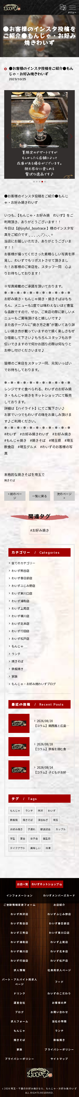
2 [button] (36, 181)
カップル (61, 829)
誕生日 (47, 838)
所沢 (40, 810)
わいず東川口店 (22, 593)
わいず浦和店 (20, 601)
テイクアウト (17, 848)
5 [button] (45, 181)
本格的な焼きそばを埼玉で (24, 474)
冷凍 (48, 848)
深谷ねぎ (43, 820)
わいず (52, 810)
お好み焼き (16, 829)
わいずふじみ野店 (23, 586)
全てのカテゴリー (23, 563)
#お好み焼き (39, 530)
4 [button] (42, 181)
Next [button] (70, 136)
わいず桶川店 (20, 616)
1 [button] (34, 181)
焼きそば (9, 480)
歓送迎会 (45, 829)
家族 (14, 676)
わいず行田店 (20, 631)
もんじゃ (17, 646)
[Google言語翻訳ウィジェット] (63, 7)
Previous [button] (8, 136)
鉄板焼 (14, 820)
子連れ (31, 829)
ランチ (16, 654)
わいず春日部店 (22, 578)
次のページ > (64, 496)
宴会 (22, 838)
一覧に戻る (39, 496)
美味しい (35, 848)
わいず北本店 (20, 623)
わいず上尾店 (20, 608)
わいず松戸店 (20, 638)
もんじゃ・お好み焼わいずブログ (34, 684)
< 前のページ (15, 496)
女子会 (34, 838)
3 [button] (39, 181)
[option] (39, 134)
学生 (12, 838)
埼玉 (55, 820)
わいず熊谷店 (20, 570)
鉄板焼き (17, 669)
